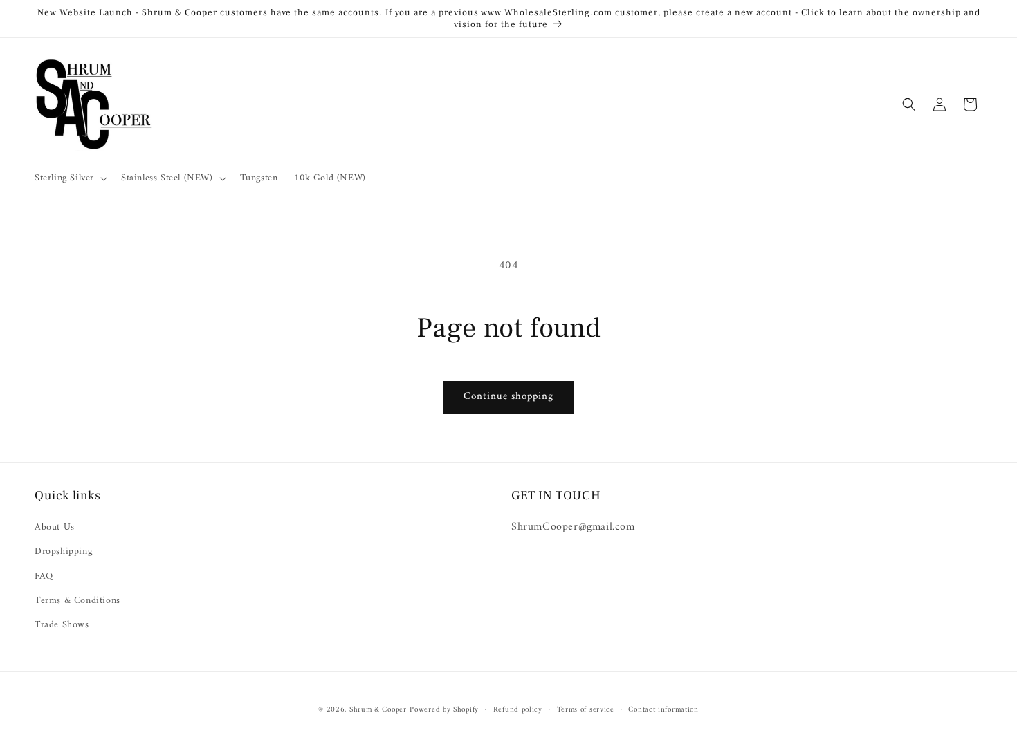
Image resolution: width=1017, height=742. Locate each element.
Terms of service (585, 710)
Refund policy (517, 710)
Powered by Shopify (444, 709)
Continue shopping (508, 396)
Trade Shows (62, 624)
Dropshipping (63, 551)
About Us (55, 527)
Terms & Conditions (77, 600)
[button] (69, 178)
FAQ (44, 576)
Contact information (663, 710)
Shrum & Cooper (378, 709)
